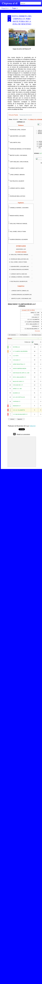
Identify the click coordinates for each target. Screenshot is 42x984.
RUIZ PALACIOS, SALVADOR (17, 181)
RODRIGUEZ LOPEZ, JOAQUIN (18, 129)
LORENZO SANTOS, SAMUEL (17, 188)
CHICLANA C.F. (36, 317)
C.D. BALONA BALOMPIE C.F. (32, 328)
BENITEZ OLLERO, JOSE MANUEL (18, 155)
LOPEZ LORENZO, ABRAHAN (17, 174)
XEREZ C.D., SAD (35, 312)
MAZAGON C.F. (17, 405)
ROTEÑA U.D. (16, 347)
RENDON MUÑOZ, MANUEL (17, 215)
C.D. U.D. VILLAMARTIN (33, 319)
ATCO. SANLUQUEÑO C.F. (33, 324)
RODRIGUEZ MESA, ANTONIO (17, 196)
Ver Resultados (23, 335)
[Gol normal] (35, 141)
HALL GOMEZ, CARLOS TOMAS (18, 231)
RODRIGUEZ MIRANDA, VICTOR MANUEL (20, 149)
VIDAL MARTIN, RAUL (15, 142)
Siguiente (20, 419)
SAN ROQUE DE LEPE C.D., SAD (21, 372)
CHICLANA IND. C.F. (18, 385)
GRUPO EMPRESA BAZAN (19, 368)
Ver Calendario (12, 335)
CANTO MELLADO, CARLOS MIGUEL (19, 161)
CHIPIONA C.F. (36, 326)
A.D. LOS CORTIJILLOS (19, 397)
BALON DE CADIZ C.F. (18, 381)
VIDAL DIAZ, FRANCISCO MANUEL (18, 223)
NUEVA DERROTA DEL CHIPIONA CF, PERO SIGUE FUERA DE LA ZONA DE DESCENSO (22, 20)
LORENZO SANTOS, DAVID (17, 168)
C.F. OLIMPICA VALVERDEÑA (32, 322)
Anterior (12, 419)
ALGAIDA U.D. (16, 393)
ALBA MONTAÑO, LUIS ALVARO (18, 136)
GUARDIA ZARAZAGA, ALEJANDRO (19, 239)
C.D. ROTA (37, 315)
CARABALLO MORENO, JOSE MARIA (19, 207)
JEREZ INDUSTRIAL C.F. (19, 364)
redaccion (33, 426)
